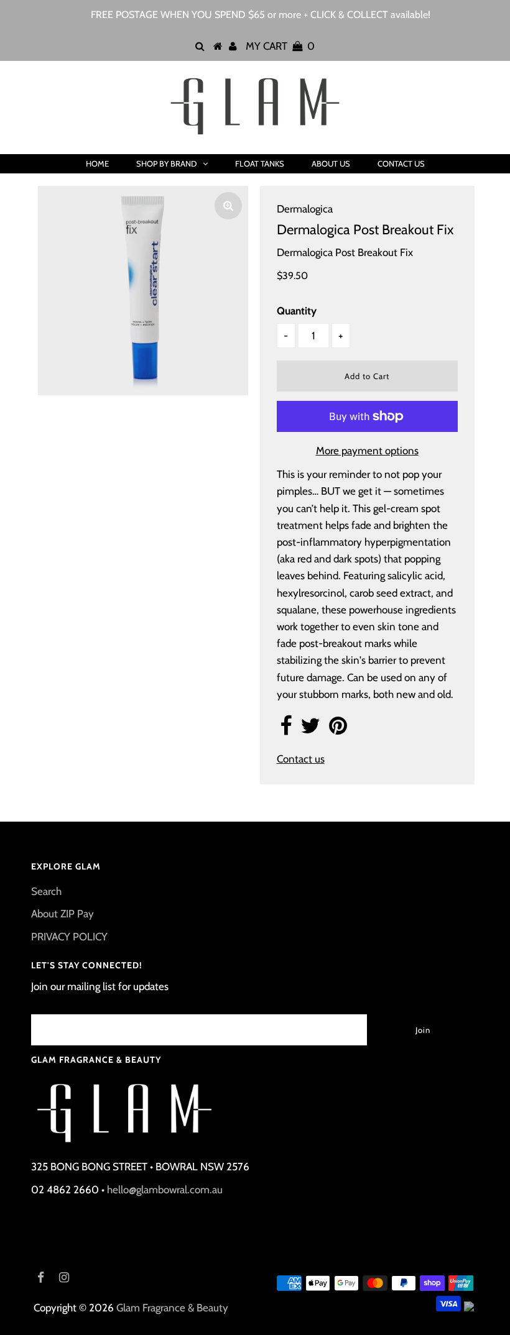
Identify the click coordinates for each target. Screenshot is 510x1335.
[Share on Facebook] (286, 729)
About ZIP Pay (62, 913)
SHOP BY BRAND (166, 163)
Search (46, 891)
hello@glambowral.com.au (165, 1189)
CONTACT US (401, 163)
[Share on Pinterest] (338, 729)
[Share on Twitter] (310, 729)
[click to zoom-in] (228, 205)
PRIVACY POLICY (69, 936)
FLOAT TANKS (259, 163)
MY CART (280, 46)
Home (97, 163)
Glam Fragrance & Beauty (172, 1307)
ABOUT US (331, 163)
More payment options (367, 450)
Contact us (301, 759)
